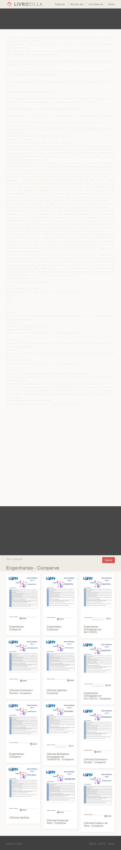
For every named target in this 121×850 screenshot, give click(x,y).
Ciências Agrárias (19, 817)
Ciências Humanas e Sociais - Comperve (21, 691)
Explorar (60, 4)
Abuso (111, 843)
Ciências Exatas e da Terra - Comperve (96, 824)
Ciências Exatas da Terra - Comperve (57, 821)
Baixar (108, 560)
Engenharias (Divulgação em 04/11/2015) (92, 629)
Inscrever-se (96, 4)
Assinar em (77, 4)
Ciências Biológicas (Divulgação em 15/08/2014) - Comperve (60, 756)
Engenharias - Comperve (17, 628)
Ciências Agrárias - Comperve (57, 691)
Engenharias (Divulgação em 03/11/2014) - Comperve (97, 695)
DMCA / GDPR (97, 843)
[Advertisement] (60, 19)
